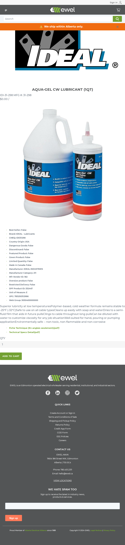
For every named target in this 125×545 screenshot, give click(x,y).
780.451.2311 (66, 469)
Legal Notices (96, 530)
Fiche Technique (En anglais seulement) (34, 328)
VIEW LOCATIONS (63, 480)
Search (117, 19)
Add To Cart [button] (10, 356)
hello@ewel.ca (66, 473)
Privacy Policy (109, 530)
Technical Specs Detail (24, 332)
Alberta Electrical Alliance (36, 530)
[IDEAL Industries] (62, 45)
